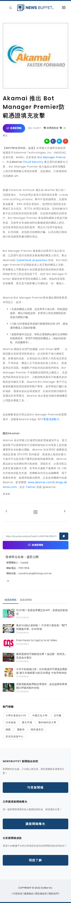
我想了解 (35, 860)
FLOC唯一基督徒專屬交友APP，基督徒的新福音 (42, 611)
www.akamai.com (40, 482)
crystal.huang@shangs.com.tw (35, 573)
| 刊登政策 (17, 893)
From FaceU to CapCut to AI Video (36, 640)
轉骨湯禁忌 (37, 729)
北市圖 (57, 715)
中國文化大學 (40, 715)
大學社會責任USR (16, 715)
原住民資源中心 (14, 736)
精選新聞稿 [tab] (10, 599)
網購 (8, 729)
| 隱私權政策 (41, 893)
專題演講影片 (51, 419)
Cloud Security (33, 162)
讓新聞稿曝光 (35, 824)
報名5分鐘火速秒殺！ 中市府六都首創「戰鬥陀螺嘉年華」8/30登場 (41, 627)
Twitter (31, 487)
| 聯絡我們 (53, 893)
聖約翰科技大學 (47, 722)
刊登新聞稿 (35, 787)
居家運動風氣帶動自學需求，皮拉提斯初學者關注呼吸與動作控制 (41, 685)
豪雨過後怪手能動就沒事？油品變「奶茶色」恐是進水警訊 (41, 655)
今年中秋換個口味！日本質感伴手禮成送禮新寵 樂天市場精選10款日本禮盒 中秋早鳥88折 (41, 670)
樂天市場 (27, 722)
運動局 (21, 729)
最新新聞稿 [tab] (26, 599)
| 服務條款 (28, 893)
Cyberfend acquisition (31, 260)
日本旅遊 (11, 722)
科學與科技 (53, 128)
